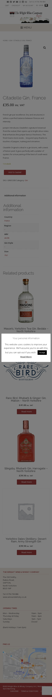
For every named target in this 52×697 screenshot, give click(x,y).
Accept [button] (42, 352)
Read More (26, 356)
